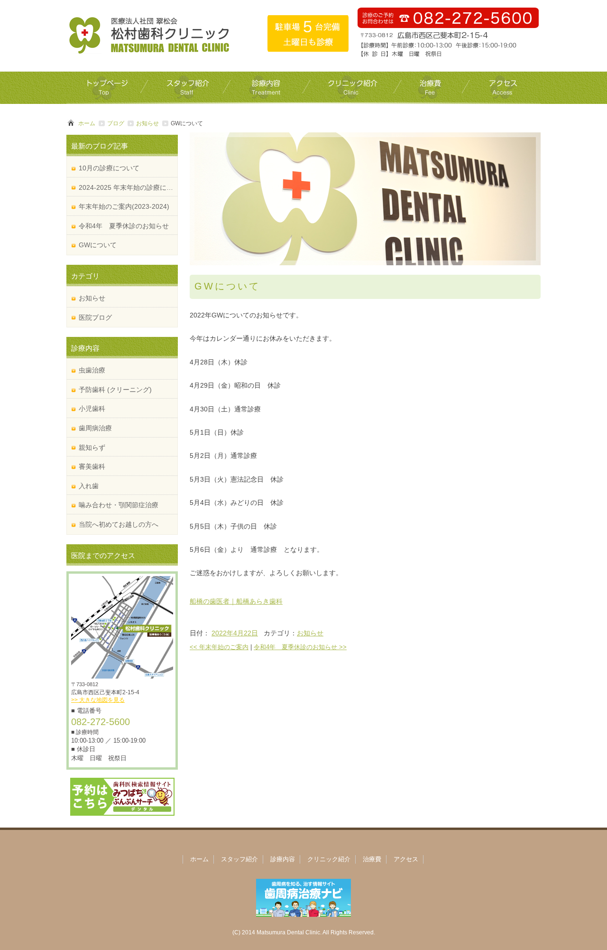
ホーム (86, 123)
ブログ (115, 123)
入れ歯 (89, 486)
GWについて (98, 245)
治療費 (372, 859)
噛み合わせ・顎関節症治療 (118, 505)
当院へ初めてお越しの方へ (118, 524)
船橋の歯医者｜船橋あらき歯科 (236, 601)
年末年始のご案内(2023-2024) (124, 206)
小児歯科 (92, 408)
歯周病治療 (95, 428)
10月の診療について (109, 168)
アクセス (406, 859)
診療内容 (282, 859)
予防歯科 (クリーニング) (115, 389)
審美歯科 (92, 466)
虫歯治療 (92, 370)
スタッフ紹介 (239, 859)
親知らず (92, 447)
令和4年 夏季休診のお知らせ (300, 647)
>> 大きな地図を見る (98, 700)
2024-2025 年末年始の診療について (128, 187)
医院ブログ (95, 317)
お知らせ (147, 123)
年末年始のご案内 (219, 647)
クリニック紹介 (328, 859)
